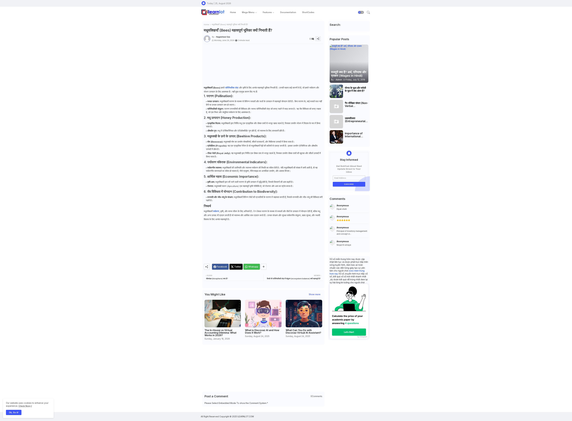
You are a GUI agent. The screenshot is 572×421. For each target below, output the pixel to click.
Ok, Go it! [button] (13, 412)
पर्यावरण (216, 211)
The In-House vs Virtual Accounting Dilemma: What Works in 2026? (220, 333)
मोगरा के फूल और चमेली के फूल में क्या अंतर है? (355, 89)
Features (267, 12)
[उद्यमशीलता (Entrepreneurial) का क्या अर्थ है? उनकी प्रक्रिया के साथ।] (336, 121)
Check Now (24, 406)
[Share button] (263, 267)
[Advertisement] (263, 65)
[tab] (233, 12)
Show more (314, 294)
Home (233, 12)
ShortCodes (308, 12)
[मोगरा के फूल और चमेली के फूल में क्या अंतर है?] (336, 91)
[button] (361, 12)
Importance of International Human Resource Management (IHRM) (355, 135)
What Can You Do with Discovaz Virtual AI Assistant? (303, 331)
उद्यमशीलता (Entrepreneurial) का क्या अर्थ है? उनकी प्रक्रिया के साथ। (355, 120)
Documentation (288, 12)
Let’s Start (349, 332)
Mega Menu (248, 12)
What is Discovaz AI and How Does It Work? (262, 331)
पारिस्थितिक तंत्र (231, 87)
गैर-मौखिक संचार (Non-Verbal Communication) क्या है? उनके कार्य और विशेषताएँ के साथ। (356, 105)
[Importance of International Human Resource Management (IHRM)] (336, 137)
